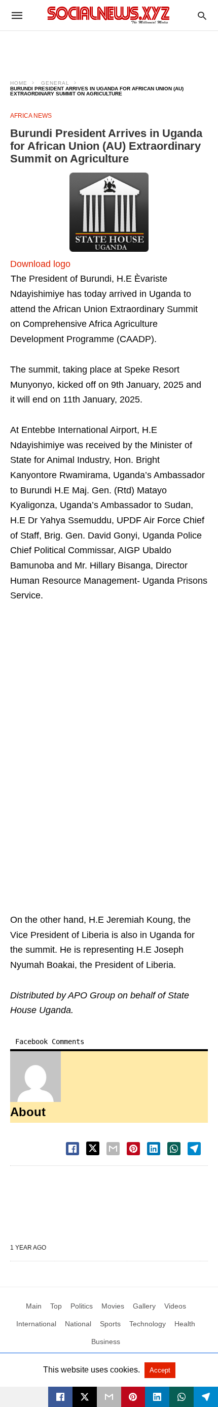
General (55, 83)
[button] (109, 212)
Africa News (31, 115)
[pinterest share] (133, 1148)
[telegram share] (194, 1148)
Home (18, 83)
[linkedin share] (153, 1148)
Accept (160, 1370)
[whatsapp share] (173, 1148)
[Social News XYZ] (108, 15)
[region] (109, 48)
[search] (202, 15)
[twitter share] (92, 1148)
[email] (109, 1397)
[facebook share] (72, 1148)
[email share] (113, 1148)
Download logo (40, 264)
